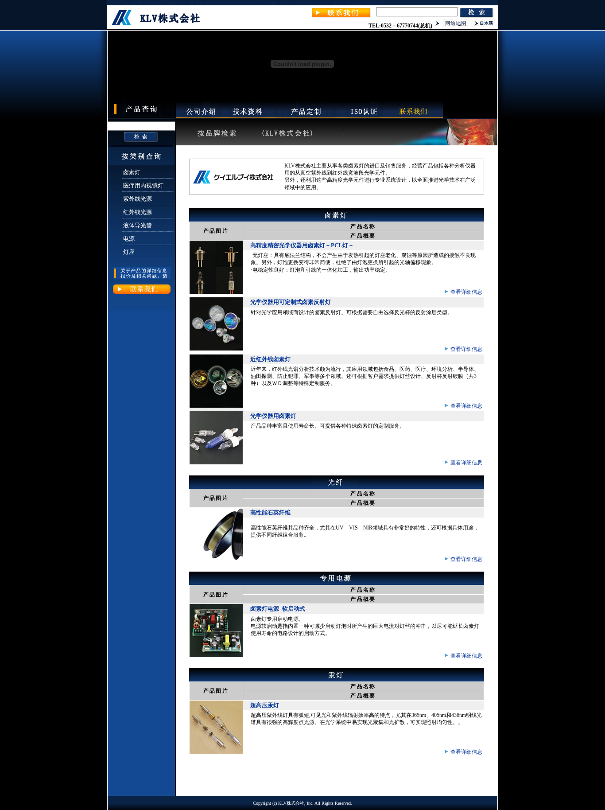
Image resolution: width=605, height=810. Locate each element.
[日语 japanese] (484, 26)
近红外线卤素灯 (270, 359)
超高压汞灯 (264, 705)
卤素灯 (131, 172)
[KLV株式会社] (157, 26)
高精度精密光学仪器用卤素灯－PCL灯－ (302, 245)
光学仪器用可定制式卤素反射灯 (290, 302)
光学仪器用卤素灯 (273, 416)
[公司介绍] (200, 116)
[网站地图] (452, 26)
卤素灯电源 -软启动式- (278, 608)
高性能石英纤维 (270, 512)
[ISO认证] (362, 116)
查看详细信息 (465, 292)
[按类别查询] (141, 163)
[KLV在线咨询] (341, 17)
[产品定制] (306, 116)
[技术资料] (247, 116)
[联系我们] (413, 116)
